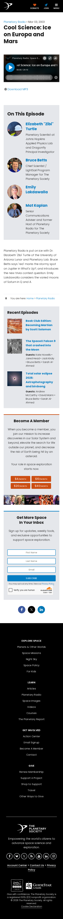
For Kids (31, 671)
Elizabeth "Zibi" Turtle (40, 126)
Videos (31, 707)
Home (30, 298)
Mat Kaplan (37, 205)
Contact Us (37, 865)
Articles (31, 688)
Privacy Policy (48, 583)
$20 (20, 486)
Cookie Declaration (31, 906)
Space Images (31, 701)
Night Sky (31, 659)
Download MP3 (17, 89)
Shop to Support (31, 784)
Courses (31, 713)
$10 (41, 479)
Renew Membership (31, 772)
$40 (41, 486)
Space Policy (32, 665)
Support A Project (31, 778)
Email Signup (31, 742)
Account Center (17, 865)
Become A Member (31, 748)
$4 (20, 479)
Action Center (31, 736)
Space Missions (31, 653)
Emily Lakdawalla (37, 189)
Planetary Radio (15, 22)
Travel (31, 790)
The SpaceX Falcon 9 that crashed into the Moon (41, 345)
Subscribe (31, 578)
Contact (31, 755)
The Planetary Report (32, 719)
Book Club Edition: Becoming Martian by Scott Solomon (39, 325)
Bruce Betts (36, 160)
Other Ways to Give (31, 796)
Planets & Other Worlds (31, 647)
